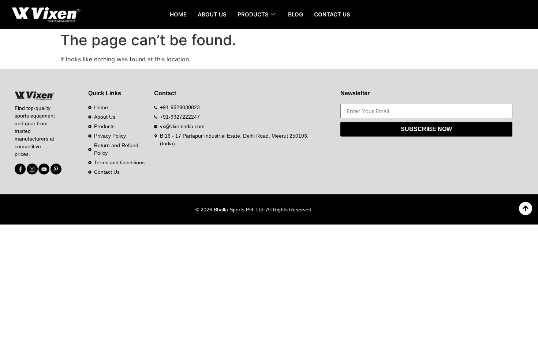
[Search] (518, 14)
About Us (212, 14)
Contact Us (332, 14)
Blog (295, 14)
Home (178, 14)
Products (253, 14)
